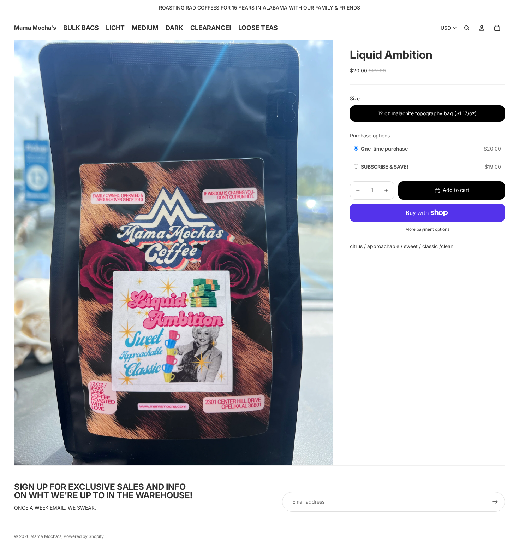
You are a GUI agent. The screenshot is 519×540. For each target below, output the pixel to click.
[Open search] (467, 28)
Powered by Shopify (84, 536)
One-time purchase (384, 149)
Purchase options (370, 136)
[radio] (356, 149)
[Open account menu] (481, 28)
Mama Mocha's (45, 536)
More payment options (427, 229)
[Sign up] (495, 502)
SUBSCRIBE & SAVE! (385, 167)
